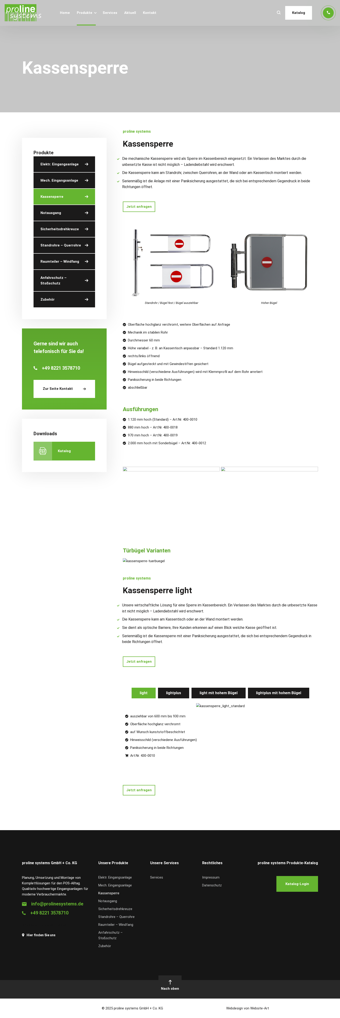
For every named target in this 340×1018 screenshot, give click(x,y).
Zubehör (47, 299)
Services (110, 13)
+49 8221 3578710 (49, 913)
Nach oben (170, 988)
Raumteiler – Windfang (59, 261)
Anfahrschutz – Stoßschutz (53, 280)
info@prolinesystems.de (57, 904)
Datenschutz (212, 885)
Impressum (210, 877)
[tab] (144, 693)
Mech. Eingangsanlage (59, 180)
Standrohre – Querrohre (60, 245)
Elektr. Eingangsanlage (59, 164)
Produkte (84, 13)
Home (65, 13)
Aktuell (130, 13)
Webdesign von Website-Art (247, 1008)
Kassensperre (51, 197)
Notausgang (50, 213)
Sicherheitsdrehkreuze (59, 229)
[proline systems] (23, 13)
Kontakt (149, 13)
